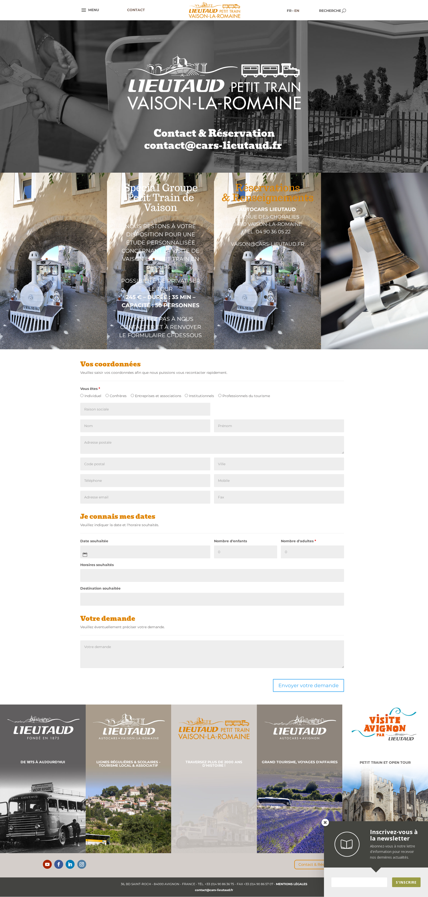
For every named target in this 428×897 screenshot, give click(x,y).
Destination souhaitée (100, 588)
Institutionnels (201, 396)
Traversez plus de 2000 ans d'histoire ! (214, 764)
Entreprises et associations (157, 396)
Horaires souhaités (97, 565)
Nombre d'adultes (298, 541)
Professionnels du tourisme (245, 396)
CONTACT (136, 10)
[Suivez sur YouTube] (47, 864)
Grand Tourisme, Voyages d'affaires (300, 762)
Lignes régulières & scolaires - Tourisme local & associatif (128, 764)
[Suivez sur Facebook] (58, 864)
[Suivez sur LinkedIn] (70, 864)
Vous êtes (90, 388)
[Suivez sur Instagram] (81, 864)
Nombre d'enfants (230, 541)
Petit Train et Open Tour (385, 762)
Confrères (118, 396)
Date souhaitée (94, 541)
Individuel (92, 396)
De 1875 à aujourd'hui (43, 762)
